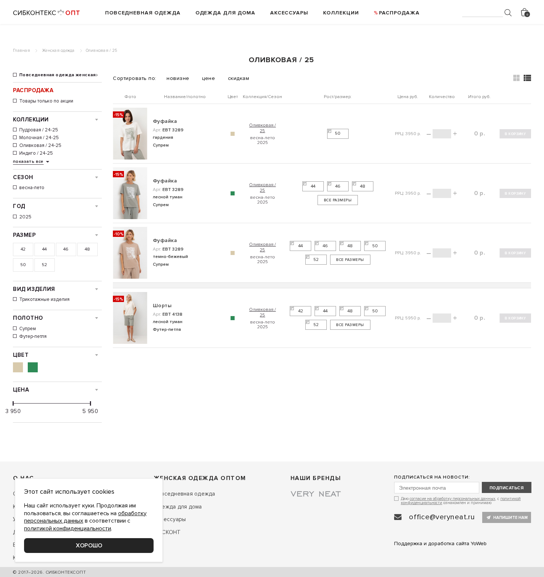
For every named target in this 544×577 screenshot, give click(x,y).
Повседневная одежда (143, 13)
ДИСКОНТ (167, 532)
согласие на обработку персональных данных (452, 498)
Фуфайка (165, 121)
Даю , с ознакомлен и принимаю (461, 500)
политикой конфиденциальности (67, 528)
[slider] (13, 403)
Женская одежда (58, 50)
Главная (21, 50)
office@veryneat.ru (442, 517)
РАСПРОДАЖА (399, 13)
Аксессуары (289, 13)
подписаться (507, 488)
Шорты (162, 305)
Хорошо (89, 545)
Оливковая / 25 (262, 128)
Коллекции (341, 13)
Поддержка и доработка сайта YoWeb (440, 543)
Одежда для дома (225, 13)
